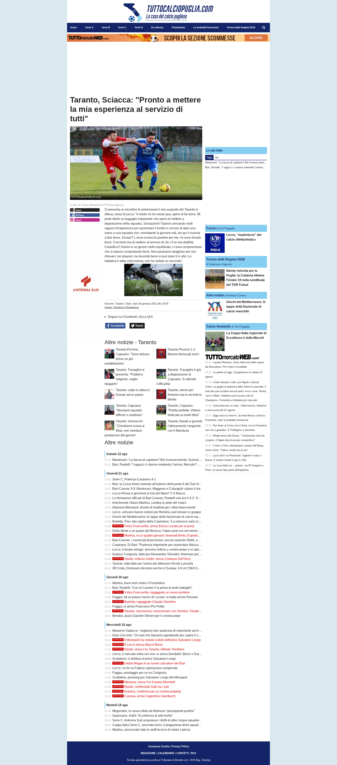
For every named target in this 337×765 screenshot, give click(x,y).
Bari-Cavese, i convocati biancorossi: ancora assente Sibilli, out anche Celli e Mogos (170, 540)
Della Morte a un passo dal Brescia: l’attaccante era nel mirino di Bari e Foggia (166, 530)
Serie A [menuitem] (89, 27)
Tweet (139, 325)
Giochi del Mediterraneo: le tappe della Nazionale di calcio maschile (159, 516)
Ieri (217, 157)
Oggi (209, 157)
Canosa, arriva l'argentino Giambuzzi (144, 696)
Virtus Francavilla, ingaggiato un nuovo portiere (151, 592)
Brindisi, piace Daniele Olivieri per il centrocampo (146, 615)
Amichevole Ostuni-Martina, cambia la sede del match (149, 502)
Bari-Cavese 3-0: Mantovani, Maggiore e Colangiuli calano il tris (156, 488)
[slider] (144, 293)
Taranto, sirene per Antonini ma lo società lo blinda (185, 394)
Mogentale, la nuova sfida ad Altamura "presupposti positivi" (153, 711)
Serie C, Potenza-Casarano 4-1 (134, 479)
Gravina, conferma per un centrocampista (147, 691)
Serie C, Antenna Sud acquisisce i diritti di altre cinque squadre (155, 720)
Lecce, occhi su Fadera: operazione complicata (144, 668)
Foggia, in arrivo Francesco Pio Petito (138, 606)
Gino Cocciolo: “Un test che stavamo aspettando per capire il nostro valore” (164, 635)
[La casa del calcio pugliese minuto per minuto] (168, 12)
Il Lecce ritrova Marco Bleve (138, 644)
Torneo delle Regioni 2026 (225, 259)
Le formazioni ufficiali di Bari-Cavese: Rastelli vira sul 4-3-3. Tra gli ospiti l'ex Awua (169, 498)
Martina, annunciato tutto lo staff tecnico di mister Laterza (151, 729)
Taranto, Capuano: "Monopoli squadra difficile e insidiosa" (129, 410)
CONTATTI (182, 753)
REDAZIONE (148, 753)
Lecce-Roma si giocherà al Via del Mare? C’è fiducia (148, 493)
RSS (193, 753)
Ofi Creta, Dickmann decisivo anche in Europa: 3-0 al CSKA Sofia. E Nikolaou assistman (173, 568)
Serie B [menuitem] (106, 27)
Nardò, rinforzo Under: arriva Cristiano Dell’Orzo (152, 558)
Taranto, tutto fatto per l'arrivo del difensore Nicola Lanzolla (152, 563)
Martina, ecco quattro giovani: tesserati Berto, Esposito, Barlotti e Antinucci (170, 535)
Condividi (117, 325)
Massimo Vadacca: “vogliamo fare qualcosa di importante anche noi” (159, 630)
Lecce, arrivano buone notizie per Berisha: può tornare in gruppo (156, 512)
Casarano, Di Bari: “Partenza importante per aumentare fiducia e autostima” (164, 544)
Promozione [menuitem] (178, 27)
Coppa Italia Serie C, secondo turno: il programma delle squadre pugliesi (162, 725)
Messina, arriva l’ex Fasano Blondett (144, 682)
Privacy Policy (180, 746)
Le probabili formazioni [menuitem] (205, 27)
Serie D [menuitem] (139, 27)
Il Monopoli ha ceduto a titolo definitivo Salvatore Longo (157, 640)
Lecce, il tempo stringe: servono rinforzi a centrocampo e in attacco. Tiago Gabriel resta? (172, 549)
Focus (211, 228)
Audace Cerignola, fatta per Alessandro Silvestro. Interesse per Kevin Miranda (166, 554)
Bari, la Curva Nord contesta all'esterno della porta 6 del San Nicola (159, 484)
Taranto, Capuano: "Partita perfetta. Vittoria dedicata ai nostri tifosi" (184, 410)
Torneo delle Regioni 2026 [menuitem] (241, 27)
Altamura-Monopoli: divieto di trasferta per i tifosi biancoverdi (153, 507)
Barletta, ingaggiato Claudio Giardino (144, 601)
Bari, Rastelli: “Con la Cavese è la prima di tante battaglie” (152, 587)
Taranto (119, 303)
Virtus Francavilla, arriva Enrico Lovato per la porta (153, 526)
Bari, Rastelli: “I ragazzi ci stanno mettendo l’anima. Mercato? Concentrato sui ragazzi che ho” (176, 464)
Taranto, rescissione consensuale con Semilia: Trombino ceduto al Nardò (169, 611)
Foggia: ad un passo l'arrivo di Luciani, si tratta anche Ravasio (155, 597)
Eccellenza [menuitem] (157, 27)
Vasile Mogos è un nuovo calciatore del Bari (149, 663)
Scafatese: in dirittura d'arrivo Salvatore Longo (144, 658)
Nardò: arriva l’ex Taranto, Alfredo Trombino (148, 649)
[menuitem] (264, 27)
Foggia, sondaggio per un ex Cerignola (139, 672)
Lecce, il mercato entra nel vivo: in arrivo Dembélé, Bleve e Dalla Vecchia (162, 654)
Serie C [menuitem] (122, 27)
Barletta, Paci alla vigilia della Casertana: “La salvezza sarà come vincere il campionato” (173, 521)
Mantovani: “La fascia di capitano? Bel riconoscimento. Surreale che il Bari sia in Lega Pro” (175, 459)
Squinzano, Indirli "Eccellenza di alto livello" (142, 715)
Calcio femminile (218, 326)
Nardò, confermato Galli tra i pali (141, 686)
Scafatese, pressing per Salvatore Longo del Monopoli (149, 677)
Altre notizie (215, 295)
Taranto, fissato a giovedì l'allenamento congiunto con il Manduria (185, 426)
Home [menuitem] (73, 27)
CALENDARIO (166, 753)
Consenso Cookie (158, 746)
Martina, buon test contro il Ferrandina (138, 583)
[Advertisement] (236, 119)
